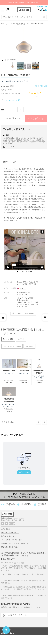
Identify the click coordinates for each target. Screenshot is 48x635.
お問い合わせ (5, 529)
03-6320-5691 (42, 6)
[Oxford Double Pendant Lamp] (9, 391)
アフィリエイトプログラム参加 (11, 540)
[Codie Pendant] (24, 363)
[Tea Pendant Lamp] (9, 363)
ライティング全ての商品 (16, 24)
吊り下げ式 (32, 284)
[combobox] (24, 17)
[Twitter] (2, 523)
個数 (2, 110)
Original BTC (7, 90)
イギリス (30, 282)
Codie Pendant (24, 370)
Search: (44, 17)
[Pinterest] (10, 523)
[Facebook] (6, 523)
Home (3, 24)
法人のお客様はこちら (8, 536)
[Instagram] (13, 523)
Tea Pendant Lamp (8, 370)
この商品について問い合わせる (24, 313)
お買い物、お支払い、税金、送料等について (16, 543)
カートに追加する (12, 118)
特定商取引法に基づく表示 (10, 547)
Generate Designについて (10, 532)
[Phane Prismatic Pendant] (39, 363)
